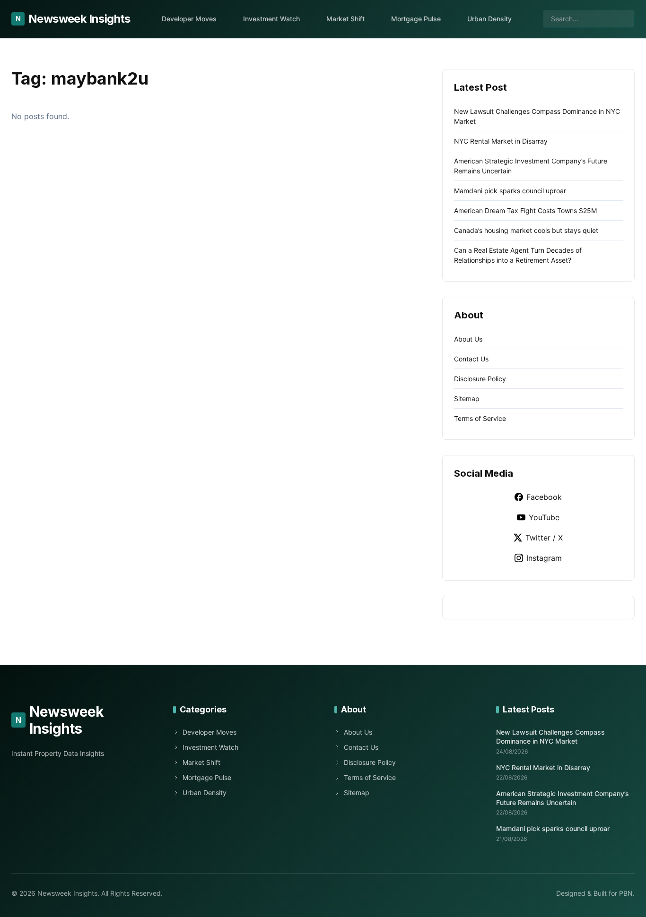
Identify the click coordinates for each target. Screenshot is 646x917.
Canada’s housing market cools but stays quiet (526, 230)
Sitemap (467, 398)
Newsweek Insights (73, 19)
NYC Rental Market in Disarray (501, 141)
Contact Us (471, 359)
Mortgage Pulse (416, 19)
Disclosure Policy (480, 379)
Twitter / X (544, 537)
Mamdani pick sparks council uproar (510, 191)
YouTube (544, 517)
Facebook (544, 497)
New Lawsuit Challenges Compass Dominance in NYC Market (550, 736)
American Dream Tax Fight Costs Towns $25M (525, 210)
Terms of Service (480, 418)
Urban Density (489, 19)
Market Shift (345, 19)
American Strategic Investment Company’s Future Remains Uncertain (562, 797)
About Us (468, 339)
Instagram (544, 558)
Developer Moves (189, 19)
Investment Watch (271, 19)
